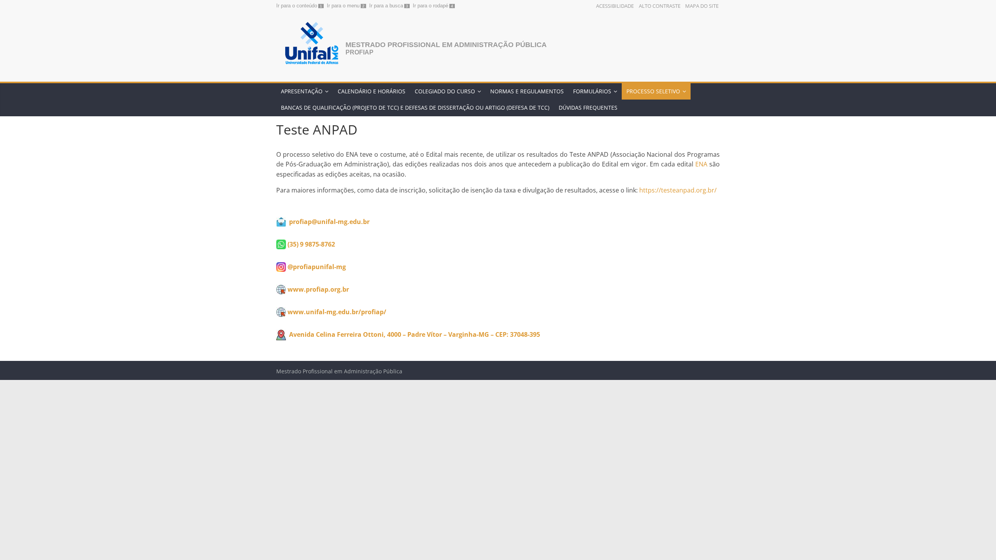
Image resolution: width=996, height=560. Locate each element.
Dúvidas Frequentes (588, 107)
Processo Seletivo (653, 91)
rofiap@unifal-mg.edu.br (331, 221)
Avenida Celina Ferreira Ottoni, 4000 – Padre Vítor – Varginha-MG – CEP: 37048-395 (414, 334)
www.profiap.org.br (318, 289)
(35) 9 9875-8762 (311, 244)
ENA (701, 164)
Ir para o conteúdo (296, 6)
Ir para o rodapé (430, 6)
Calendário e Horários (371, 91)
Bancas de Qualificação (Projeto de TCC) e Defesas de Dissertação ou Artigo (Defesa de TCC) (415, 107)
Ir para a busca (386, 6)
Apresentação (302, 91)
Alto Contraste (659, 5)
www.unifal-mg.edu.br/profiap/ (337, 312)
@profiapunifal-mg (317, 266)
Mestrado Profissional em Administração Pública (446, 45)
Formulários (592, 91)
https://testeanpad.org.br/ (678, 190)
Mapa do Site (702, 5)
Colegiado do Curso (445, 91)
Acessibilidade (615, 5)
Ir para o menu (343, 6)
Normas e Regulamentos (527, 91)
